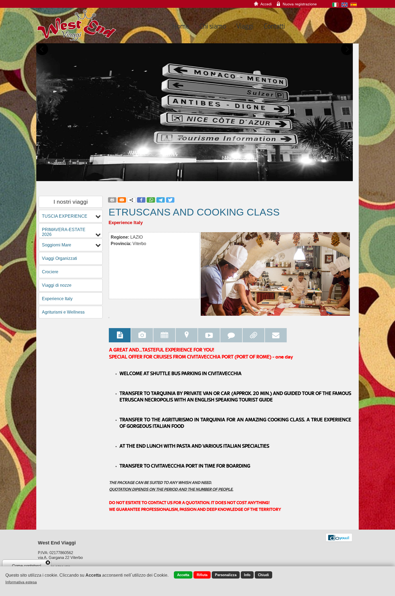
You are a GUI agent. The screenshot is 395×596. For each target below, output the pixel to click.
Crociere (50, 272)
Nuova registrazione (300, 4)
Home (180, 26)
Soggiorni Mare (56, 245)
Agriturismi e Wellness (63, 312)
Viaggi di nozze (56, 285)
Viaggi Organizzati (59, 258)
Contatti (274, 26)
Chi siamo (212, 26)
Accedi (266, 4)
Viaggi (244, 26)
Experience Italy (57, 298)
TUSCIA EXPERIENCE (64, 216)
